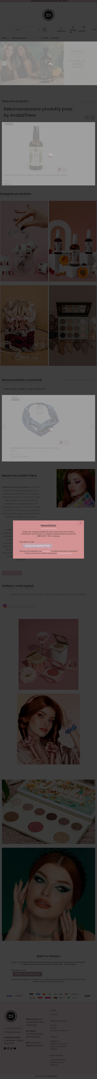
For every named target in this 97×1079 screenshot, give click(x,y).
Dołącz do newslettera (37, 545)
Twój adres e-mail (26, 542)
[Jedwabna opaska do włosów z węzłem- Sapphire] (40, 420)
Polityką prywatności (64, 553)
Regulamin (46, 551)
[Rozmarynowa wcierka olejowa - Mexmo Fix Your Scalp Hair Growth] (35, 147)
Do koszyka (64, 169)
